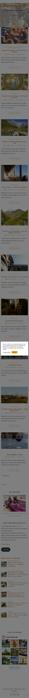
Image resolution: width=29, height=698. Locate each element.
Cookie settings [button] (6, 352)
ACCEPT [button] (14, 352)
